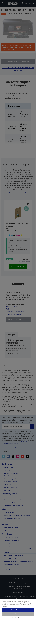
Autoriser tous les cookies (18, 609)
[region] (18, 609)
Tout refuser (18, 613)
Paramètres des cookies (18, 617)
